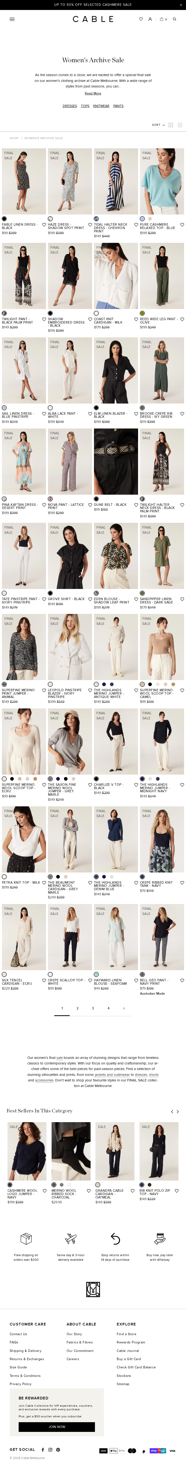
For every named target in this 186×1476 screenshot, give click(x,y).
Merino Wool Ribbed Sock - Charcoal (64, 1194)
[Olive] (142, 313)
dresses (141, 1074)
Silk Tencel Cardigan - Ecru (17, 982)
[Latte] (173, 684)
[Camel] (142, 684)
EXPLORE (126, 1324)
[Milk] (96, 313)
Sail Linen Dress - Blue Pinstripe (18, 415)
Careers (73, 1359)
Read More (93, 93)
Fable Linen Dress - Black (20, 226)
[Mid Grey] (61, 1185)
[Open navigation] (12, 19)
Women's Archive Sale (43, 138)
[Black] (4, 219)
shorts (154, 1074)
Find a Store (126, 1334)
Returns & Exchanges (27, 1359)
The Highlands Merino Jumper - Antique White (109, 693)
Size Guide (18, 1367)
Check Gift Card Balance (136, 1367)
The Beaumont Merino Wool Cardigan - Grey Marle (63, 888)
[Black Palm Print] (4, 313)
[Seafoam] (96, 974)
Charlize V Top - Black (109, 786)
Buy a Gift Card (129, 1359)
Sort (156, 125)
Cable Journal (128, 1351)
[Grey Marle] (50, 779)
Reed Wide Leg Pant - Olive (159, 321)
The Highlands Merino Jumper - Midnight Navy (155, 788)
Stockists (124, 1376)
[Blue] (142, 219)
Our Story (74, 1334)
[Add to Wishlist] (44, 225)
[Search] (174, 19)
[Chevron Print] (96, 219)
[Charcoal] (54, 1185)
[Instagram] (50, 1450)
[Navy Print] (142, 974)
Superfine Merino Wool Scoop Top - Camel (157, 693)
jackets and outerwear (112, 1074)
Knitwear (101, 106)
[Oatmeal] (150, 219)
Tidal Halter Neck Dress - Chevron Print (110, 227)
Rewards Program (131, 1342)
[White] (50, 408)
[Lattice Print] (50, 499)
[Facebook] (43, 1450)
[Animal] (4, 684)
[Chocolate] (149, 1185)
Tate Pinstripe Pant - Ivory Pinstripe (21, 600)
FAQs (14, 1342)
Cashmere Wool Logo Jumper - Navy (22, 1194)
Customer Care (28, 1324)
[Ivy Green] (142, 408)
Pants (118, 106)
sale (59, 1057)
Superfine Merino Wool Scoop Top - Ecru (19, 788)
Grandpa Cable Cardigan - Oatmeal (109, 1194)
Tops (85, 106)
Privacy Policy (21, 1384)
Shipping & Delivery (25, 1351)
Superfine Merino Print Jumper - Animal (18, 693)
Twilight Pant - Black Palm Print (17, 321)
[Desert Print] (4, 499)
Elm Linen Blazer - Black (111, 415)
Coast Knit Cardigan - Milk (108, 321)
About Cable (81, 1324)
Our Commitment (80, 1351)
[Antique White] (96, 684)
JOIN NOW (57, 1427)
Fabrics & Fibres (80, 1342)
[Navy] (142, 877)
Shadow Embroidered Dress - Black (66, 322)
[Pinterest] (58, 1450)
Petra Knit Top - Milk (21, 883)
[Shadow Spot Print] (50, 219)
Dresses (70, 106)
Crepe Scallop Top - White (66, 982)
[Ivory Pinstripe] (4, 593)
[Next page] (124, 1010)
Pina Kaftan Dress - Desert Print (20, 506)
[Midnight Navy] (104, 684)
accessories (44, 1080)
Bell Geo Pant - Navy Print (154, 982)
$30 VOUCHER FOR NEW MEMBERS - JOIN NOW (93, 5)
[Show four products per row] (180, 124)
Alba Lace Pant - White (63, 415)
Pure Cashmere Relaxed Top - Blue (157, 226)
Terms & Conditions (25, 1376)
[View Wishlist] (141, 19)
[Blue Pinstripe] (4, 408)
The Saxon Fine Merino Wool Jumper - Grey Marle (62, 790)
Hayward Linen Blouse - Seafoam (110, 982)
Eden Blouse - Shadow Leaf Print (111, 600)
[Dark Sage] (142, 593)
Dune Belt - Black (110, 505)
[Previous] (172, 1111)
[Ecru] (158, 684)
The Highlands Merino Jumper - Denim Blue (109, 886)
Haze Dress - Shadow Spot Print (66, 226)
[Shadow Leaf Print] (96, 593)
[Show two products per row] (171, 124)
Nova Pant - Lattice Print (66, 506)
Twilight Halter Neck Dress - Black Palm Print (157, 508)
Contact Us (18, 1334)
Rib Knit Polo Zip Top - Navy (155, 1192)
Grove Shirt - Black (66, 599)
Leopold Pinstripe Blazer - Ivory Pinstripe (65, 693)
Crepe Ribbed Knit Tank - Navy (156, 884)
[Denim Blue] (112, 684)
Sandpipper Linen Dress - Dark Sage (156, 600)
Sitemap (123, 1384)
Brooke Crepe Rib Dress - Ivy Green (156, 415)
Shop (14, 138)
